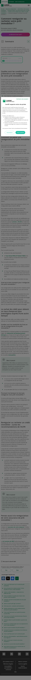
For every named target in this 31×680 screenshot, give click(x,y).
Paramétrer (10, 132)
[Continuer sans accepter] (23, 99)
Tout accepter (20, 132)
